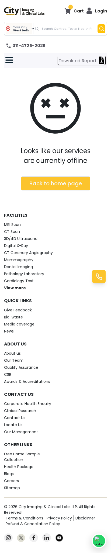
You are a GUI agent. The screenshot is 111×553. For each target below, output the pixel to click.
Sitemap (12, 488)
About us (12, 353)
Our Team (13, 360)
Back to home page (55, 183)
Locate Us (13, 424)
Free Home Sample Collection (22, 456)
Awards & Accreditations (27, 381)
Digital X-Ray (16, 245)
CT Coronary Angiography (28, 252)
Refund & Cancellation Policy (33, 523)
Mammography (18, 259)
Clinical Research (20, 410)
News (9, 331)
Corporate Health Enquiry (27, 403)
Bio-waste (13, 317)
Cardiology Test (19, 281)
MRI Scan (12, 224)
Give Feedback (18, 310)
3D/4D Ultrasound (20, 238)
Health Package (18, 466)
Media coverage (19, 324)
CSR (7, 374)
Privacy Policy (59, 518)
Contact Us (14, 417)
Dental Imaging (18, 266)
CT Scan (12, 231)
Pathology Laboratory (24, 273)
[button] (96, 11)
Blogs (9, 473)
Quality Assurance (21, 367)
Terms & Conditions (24, 518)
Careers (11, 480)
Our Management (21, 432)
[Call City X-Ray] (99, 276)
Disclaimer (85, 518)
